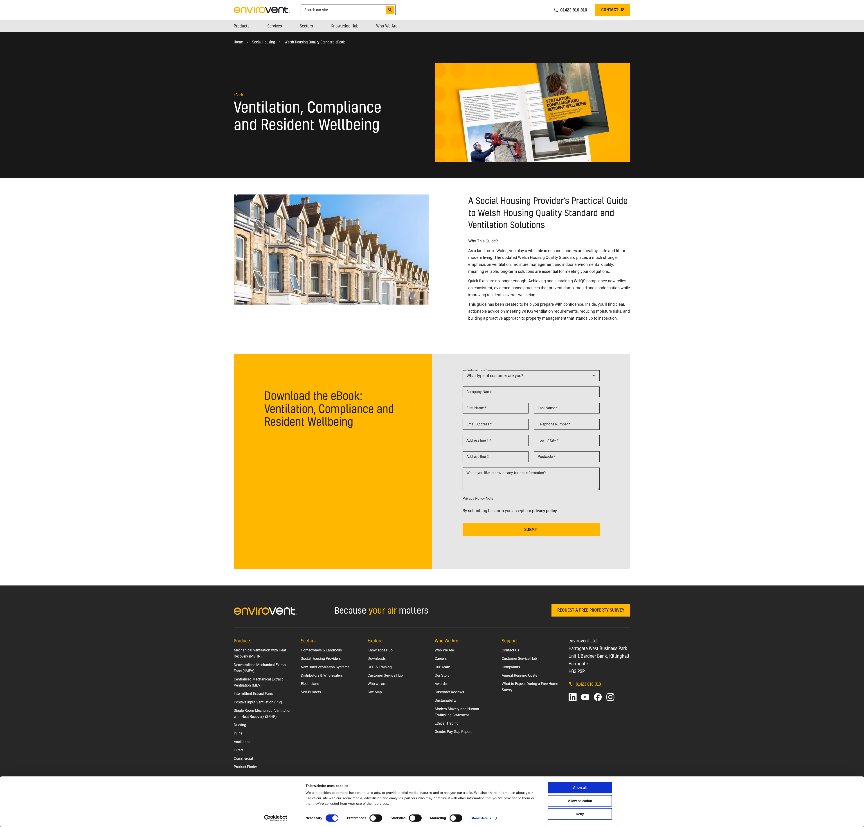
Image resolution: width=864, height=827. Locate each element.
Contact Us (510, 650)
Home (238, 42)
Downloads (377, 658)
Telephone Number (553, 424)
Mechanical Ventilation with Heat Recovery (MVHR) (260, 653)
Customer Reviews (449, 692)
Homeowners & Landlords (321, 650)
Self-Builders (311, 692)
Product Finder (245, 767)
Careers (441, 658)
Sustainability (446, 700)
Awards (441, 684)
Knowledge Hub (380, 650)
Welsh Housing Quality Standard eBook (315, 42)
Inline (238, 733)
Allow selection (580, 801)
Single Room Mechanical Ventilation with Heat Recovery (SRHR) (262, 713)
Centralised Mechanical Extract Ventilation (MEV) (258, 682)
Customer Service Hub (385, 675)
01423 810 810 (588, 684)
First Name (475, 408)
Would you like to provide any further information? (506, 473)
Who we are (377, 684)
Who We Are (444, 650)
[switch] (375, 818)
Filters (238, 750)
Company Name (479, 392)
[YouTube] (585, 697)
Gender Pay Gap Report (453, 732)
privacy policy (544, 510)
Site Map (375, 692)
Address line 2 (477, 456)
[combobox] (344, 10)
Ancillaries (242, 742)
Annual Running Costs (519, 675)
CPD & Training (380, 667)
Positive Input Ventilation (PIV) (258, 702)
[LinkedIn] (573, 697)
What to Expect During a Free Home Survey (530, 687)
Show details (481, 818)
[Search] (390, 10)
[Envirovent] (262, 9)
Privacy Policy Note (478, 498)
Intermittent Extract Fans (253, 693)
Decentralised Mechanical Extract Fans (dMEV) (260, 668)
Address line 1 (478, 440)
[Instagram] (610, 697)
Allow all (580, 787)
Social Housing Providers (321, 658)
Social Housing (263, 42)
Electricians (310, 684)
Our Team (442, 667)
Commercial (243, 758)
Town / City (547, 440)
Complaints (511, 667)
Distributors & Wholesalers (322, 675)
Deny (580, 814)
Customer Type (476, 370)
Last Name (547, 408)
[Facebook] (598, 697)
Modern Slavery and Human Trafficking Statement (457, 712)
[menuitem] (242, 26)
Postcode (546, 456)
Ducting (240, 725)
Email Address (478, 424)
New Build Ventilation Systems (325, 667)
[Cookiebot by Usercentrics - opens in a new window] (275, 818)
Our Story (442, 675)
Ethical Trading (447, 723)
